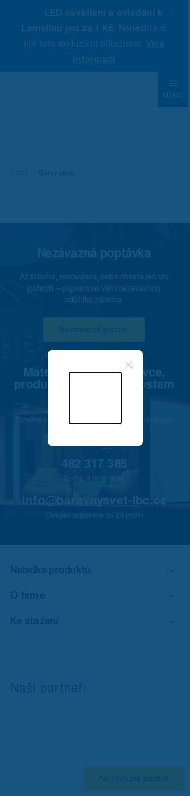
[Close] (129, 364)
